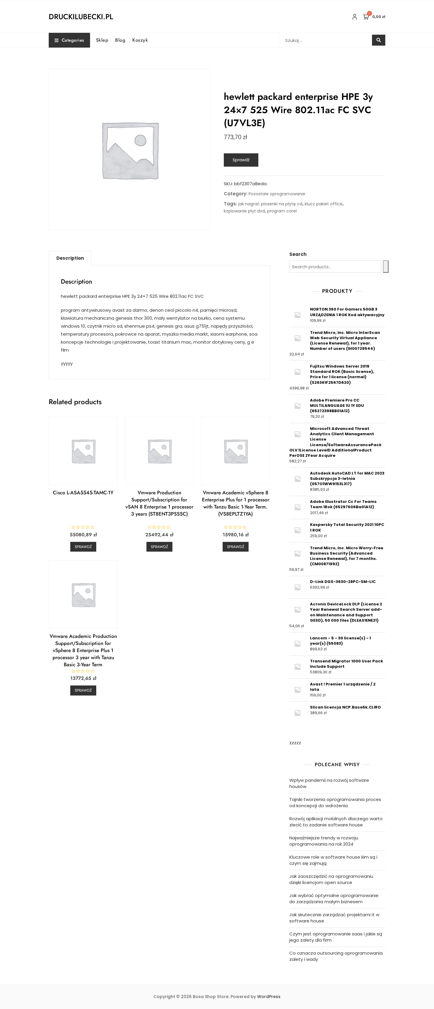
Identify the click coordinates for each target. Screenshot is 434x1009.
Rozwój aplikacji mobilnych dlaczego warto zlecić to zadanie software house (336, 821)
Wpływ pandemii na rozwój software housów (329, 783)
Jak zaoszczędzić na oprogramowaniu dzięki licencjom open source (331, 879)
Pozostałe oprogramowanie (277, 194)
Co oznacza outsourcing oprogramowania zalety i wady (336, 956)
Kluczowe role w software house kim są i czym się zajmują (333, 860)
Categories (73, 40)
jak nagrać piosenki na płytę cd (270, 204)
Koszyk (140, 40)
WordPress (268, 997)
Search (297, 254)
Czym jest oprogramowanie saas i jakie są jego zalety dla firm (335, 937)
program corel (282, 211)
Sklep (102, 40)
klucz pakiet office (323, 204)
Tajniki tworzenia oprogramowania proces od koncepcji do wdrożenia (335, 802)
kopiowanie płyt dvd (244, 211)
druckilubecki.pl (81, 16)
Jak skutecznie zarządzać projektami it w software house (334, 917)
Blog (120, 40)
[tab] (70, 258)
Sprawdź (241, 160)
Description (70, 258)
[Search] (386, 266)
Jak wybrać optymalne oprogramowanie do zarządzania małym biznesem (333, 898)
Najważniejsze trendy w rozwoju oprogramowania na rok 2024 (323, 841)
